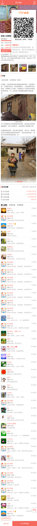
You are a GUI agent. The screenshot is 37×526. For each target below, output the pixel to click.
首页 (34, 3)
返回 (2, 3)
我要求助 (7, 518)
